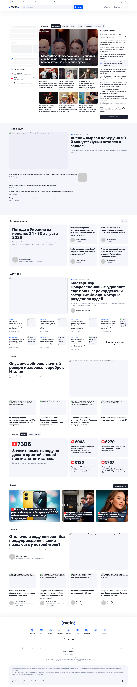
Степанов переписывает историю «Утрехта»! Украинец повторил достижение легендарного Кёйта (84, 421)
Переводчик (57, 2)
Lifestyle (65, 26)
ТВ (63, 2)
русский (123, 2)
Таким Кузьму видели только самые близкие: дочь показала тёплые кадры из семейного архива (66, 85)
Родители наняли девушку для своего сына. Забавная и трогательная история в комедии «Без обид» (112, 506)
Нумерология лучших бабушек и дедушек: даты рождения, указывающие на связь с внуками (82, 231)
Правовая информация (66, 648)
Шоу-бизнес (56, 26)
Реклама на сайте (90, 648)
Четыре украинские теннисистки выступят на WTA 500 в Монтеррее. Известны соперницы (22, 421)
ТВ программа (19, 69)
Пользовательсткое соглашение (47, 648)
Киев (99, 26)
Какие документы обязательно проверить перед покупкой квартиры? (22, 593)
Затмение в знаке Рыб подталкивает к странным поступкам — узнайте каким (113, 230)
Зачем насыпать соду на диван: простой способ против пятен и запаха (32, 185)
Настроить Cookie (118, 648)
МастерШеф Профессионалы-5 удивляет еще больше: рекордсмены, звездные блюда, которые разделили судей (98, 291)
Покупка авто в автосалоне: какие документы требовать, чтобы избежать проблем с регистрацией (52, 594)
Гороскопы (44, 2)
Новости (25, 2)
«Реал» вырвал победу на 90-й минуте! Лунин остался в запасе (99, 142)
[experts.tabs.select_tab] (122, 221)
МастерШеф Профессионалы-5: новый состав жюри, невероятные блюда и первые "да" (48, 84)
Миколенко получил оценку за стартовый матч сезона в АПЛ (114, 418)
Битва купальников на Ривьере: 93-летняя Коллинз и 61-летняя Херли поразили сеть (68, 108)
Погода (37, 2)
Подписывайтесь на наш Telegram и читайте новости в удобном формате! (115, 63)
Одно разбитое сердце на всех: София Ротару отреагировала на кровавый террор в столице (48, 108)
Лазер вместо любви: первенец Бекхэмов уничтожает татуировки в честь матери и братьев (87, 108)
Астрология (88, 26)
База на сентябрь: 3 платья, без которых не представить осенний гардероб (113, 448)
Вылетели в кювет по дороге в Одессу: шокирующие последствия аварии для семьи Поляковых (79, 343)
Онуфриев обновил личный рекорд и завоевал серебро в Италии (36, 367)
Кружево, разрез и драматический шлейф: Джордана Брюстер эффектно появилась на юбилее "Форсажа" (87, 85)
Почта (31, 2)
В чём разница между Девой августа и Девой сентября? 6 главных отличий (82, 251)
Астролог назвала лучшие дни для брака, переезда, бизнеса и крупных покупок (114, 593)
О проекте (108, 648)
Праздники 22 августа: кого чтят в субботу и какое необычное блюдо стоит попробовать (38, 198)
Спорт (73, 26)
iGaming (104, 633)
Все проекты (15, 2)
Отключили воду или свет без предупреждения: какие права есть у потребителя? (37, 540)
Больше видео (119, 486)
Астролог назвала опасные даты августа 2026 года (82, 592)
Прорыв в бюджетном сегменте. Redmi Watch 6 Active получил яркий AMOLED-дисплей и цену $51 (41, 191)
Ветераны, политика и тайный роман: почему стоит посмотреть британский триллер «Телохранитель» (43, 174)
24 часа (23, 434)
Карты (50, 2)
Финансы (68, 633)
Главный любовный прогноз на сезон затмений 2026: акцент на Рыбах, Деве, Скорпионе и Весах (113, 252)
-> (114, 343)
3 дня (31, 434)
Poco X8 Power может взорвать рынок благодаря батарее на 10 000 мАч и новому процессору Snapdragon (34, 506)
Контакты (79, 648)
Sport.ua (100, 648)
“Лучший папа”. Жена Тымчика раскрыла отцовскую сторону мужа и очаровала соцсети (51, 421)
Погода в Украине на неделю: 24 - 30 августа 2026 (35, 233)
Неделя (37, 434)
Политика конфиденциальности (24, 648)
